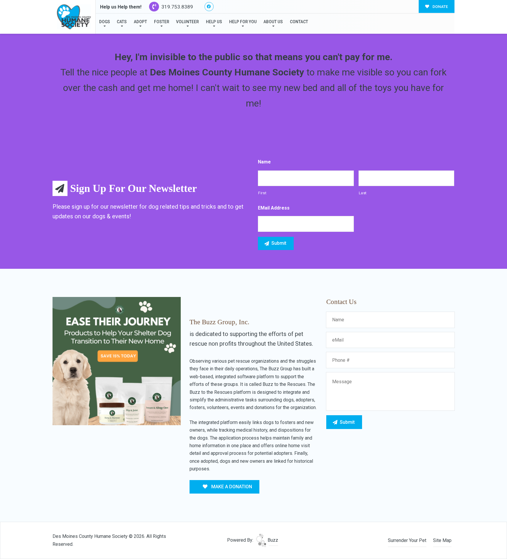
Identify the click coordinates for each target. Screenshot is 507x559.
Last (363, 193)
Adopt (140, 21)
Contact (299, 21)
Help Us (214, 21)
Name (264, 162)
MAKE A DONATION (231, 486)
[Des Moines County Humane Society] (74, 17)
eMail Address (274, 208)
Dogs (104, 21)
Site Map (442, 540)
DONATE (440, 6)
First (262, 193)
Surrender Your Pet (407, 540)
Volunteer (187, 21)
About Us (273, 21)
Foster (161, 21)
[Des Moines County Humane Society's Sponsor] (117, 361)
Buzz (272, 540)
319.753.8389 (176, 7)
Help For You (243, 21)
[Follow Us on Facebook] (209, 6)
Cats (122, 21)
